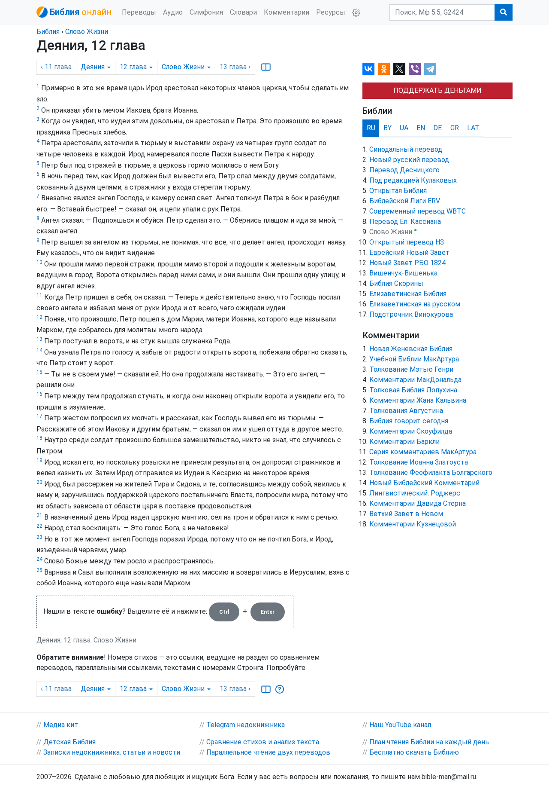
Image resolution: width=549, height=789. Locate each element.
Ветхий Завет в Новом (406, 514)
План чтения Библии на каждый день (429, 742)
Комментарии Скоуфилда (410, 431)
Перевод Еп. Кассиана (405, 221)
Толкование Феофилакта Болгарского (430, 472)
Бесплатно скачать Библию (414, 752)
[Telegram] (430, 69)
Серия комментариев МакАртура (423, 452)
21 (39, 515)
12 (39, 317)
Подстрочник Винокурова (411, 314)
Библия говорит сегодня (408, 421)
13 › (235, 67)
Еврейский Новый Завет (409, 252)
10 (39, 262)
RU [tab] (371, 128)
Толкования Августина (406, 411)
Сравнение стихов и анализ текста (262, 742)
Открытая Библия (398, 191)
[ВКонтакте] (368, 69)
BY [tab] (387, 128)
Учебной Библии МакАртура (414, 359)
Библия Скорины (396, 283)
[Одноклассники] (384, 69)
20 (39, 482)
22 (39, 526)
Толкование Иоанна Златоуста (418, 462)
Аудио (173, 12)
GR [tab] (454, 128)
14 (39, 350)
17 (39, 416)
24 (39, 559)
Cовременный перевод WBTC (417, 211)
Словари (243, 12)
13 (39, 339)
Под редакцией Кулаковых (413, 180)
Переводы (139, 12)
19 (39, 460)
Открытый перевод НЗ (406, 242)
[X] (399, 69)
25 (39, 570)
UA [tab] (404, 128)
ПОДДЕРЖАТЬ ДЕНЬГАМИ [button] (437, 90)
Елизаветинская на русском (414, 304)
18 (39, 438)
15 (39, 372)
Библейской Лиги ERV (404, 201)
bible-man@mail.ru (449, 777)
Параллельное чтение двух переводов (268, 752)
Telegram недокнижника (245, 725)
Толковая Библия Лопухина (413, 390)
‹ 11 (56, 67)
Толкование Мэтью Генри (411, 369)
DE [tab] (437, 128)
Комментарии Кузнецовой (412, 524)
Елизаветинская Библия (407, 294)
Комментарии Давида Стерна (417, 503)
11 (39, 295)
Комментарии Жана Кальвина (417, 400)
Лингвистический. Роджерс (414, 493)
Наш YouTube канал (400, 725)
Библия (48, 32)
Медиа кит (60, 725)
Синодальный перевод (405, 149)
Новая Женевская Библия (410, 349)
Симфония (206, 12)
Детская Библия (69, 742)
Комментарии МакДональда (415, 380)
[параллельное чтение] (265, 67)
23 (39, 537)
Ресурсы (330, 12)
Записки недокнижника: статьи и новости (111, 752)
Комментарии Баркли (404, 441)
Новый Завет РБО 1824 (407, 263)
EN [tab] (420, 128)
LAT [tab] (473, 128)
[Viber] (415, 69)
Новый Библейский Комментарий (424, 483)
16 (39, 394)
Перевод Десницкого (404, 170)
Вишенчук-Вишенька (403, 273)
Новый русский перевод (409, 160)
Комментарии (286, 12)
